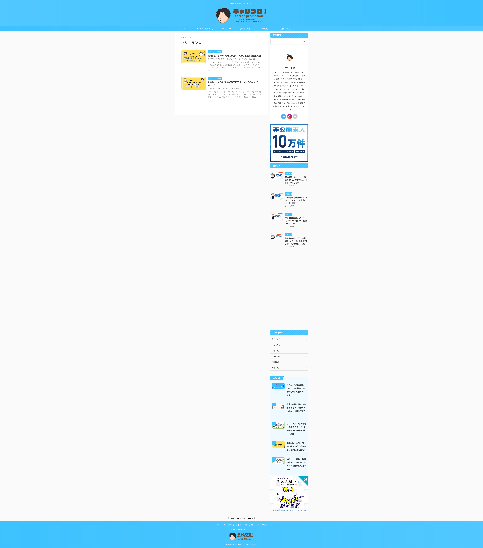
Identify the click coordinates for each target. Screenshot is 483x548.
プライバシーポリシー (247, 525)
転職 (237, 88)
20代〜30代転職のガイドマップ (242, 530)
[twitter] (283, 116)
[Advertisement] (289, 291)
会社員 (253, 59)
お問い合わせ (285, 29)
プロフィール (185, 29)
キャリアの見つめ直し (205, 29)
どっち (231, 59)
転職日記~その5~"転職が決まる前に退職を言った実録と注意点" (296, 446)
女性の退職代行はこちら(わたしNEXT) (289, 510)
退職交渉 (265, 29)
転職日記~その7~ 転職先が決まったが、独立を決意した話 (234, 55)
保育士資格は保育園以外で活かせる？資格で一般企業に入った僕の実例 (296, 200)
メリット (247, 59)
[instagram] (289, 116)
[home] (295, 116)
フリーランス (239, 59)
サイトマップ (262, 525)
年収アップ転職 (225, 29)
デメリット (224, 59)
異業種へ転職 (245, 29)
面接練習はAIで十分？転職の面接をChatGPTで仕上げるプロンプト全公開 (296, 180)
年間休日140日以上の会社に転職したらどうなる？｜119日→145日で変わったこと (296, 241)
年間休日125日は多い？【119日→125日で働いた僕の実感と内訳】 (296, 221)
